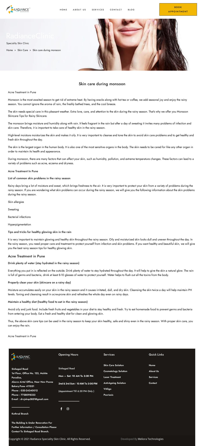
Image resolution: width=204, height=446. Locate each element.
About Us (79, 9)
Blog (131, 9)
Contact (116, 9)
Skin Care (23, 50)
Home (63, 9)
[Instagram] (68, 409)
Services (98, 9)
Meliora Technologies (151, 439)
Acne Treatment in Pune (22, 92)
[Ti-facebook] (61, 409)
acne (55, 294)
